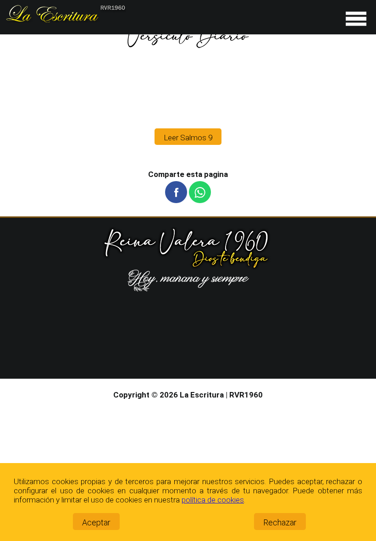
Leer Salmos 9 (188, 137)
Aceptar (96, 522)
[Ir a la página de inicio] (65, 19)
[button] (176, 192)
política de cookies (213, 499)
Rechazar (280, 522)
